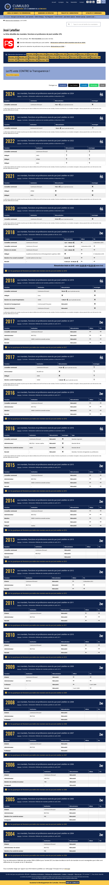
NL (103, 1)
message (67, 869)
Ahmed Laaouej (80, 17)
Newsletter (74, 2)
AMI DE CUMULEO (72, 883)
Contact (82, 2)
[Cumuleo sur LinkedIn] (93, 2)
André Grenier (58, 17)
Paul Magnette (49, 17)
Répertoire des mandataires (12, 20)
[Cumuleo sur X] (90, 2)
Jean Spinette (30, 17)
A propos (61, 2)
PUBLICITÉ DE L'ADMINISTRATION (69, 13)
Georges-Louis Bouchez (18, 17)
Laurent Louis (90, 17)
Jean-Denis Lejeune (69, 17)
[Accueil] (4, 20)
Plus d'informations (12, 75)
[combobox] (85, 24)
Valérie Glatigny (39, 17)
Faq (67, 2)
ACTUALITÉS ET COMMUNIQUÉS (94, 13)
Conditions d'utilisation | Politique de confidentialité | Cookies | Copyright (52, 874)
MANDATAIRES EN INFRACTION (46, 13)
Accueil (54, 2)
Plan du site (78, 874)
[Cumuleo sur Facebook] (87, 2)
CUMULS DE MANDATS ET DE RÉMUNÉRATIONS (19, 13)
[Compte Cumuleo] (99, 1)
